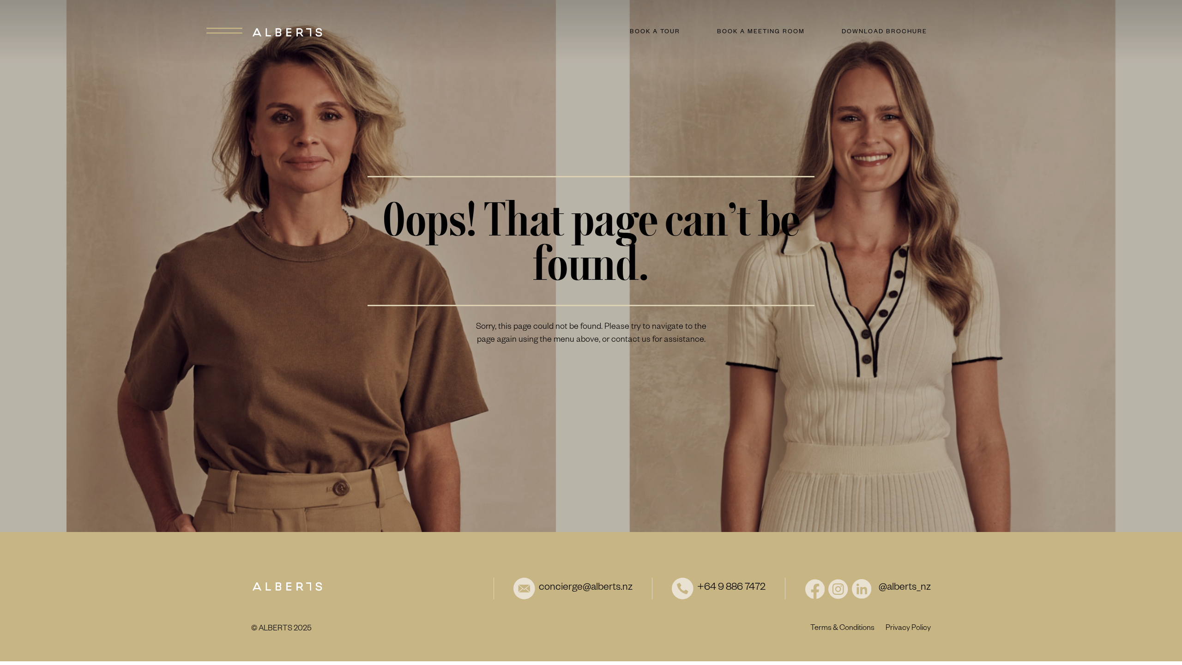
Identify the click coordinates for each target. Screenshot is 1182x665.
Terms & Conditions (842, 628)
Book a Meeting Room (761, 32)
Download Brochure (884, 32)
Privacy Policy (908, 628)
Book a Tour (655, 32)
